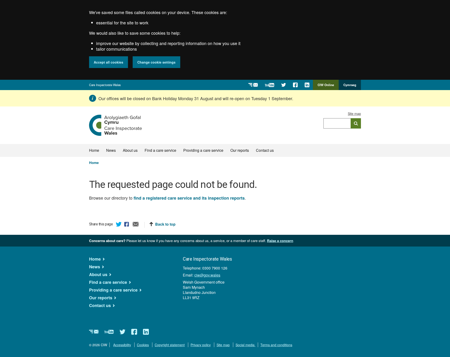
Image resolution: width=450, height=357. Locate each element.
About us (130, 150)
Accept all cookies (108, 62)
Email (136, 225)
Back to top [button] (165, 224)
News (111, 150)
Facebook (127, 225)
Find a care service (160, 150)
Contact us (265, 150)
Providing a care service (203, 150)
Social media (245, 344)
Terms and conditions (276, 344)
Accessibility (122, 344)
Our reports (239, 150)
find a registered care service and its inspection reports (189, 198)
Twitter (119, 225)
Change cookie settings (156, 62)
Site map (354, 113)
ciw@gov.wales (207, 275)
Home (94, 150)
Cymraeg (349, 85)
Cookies (143, 344)
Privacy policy (201, 344)
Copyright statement (170, 344)
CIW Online (326, 86)
